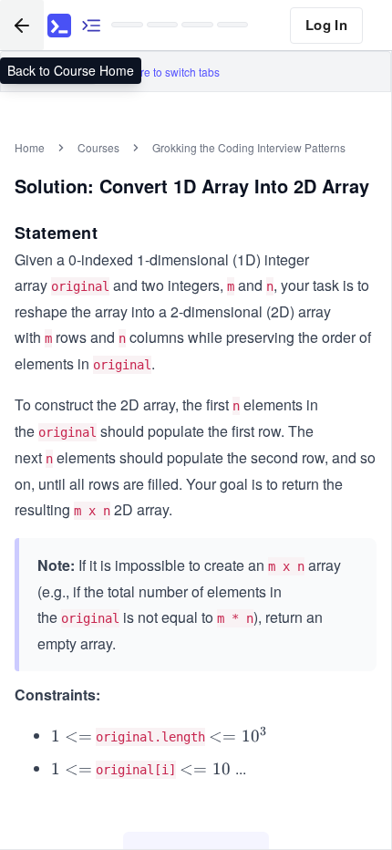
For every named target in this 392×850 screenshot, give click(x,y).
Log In (326, 25)
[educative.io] (59, 25)
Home (30, 147)
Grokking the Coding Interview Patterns (249, 147)
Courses (98, 147)
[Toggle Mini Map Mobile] (91, 25)
